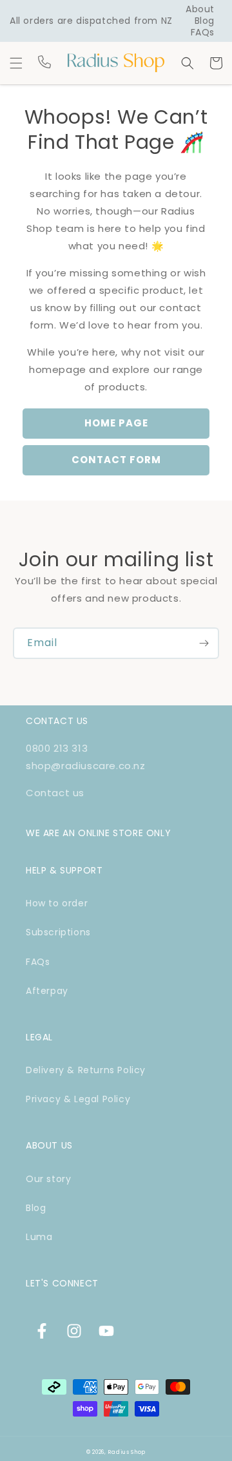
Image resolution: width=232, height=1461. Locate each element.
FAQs (203, 32)
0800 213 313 (57, 748)
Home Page (116, 423)
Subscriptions (58, 932)
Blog (205, 20)
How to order (57, 903)
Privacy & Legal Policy (78, 1099)
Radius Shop (127, 1452)
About (200, 9)
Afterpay (47, 990)
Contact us (55, 792)
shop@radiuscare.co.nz (86, 765)
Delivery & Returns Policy (86, 1070)
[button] (16, 63)
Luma (39, 1236)
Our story (48, 1178)
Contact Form (116, 459)
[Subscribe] (203, 643)
